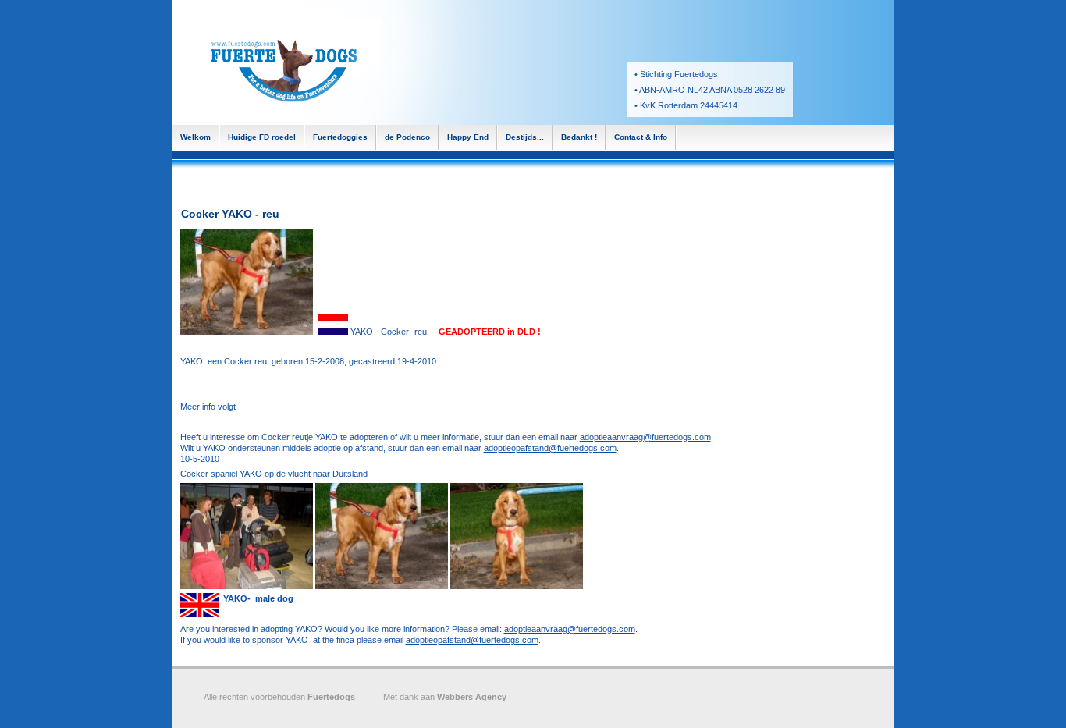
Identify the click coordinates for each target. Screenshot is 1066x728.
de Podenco (407, 137)
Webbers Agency (471, 696)
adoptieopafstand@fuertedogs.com (550, 448)
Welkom (195, 137)
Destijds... (525, 137)
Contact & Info (640, 137)
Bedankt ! (579, 137)
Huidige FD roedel (262, 137)
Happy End (468, 137)
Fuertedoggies (340, 137)
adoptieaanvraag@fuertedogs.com (645, 437)
